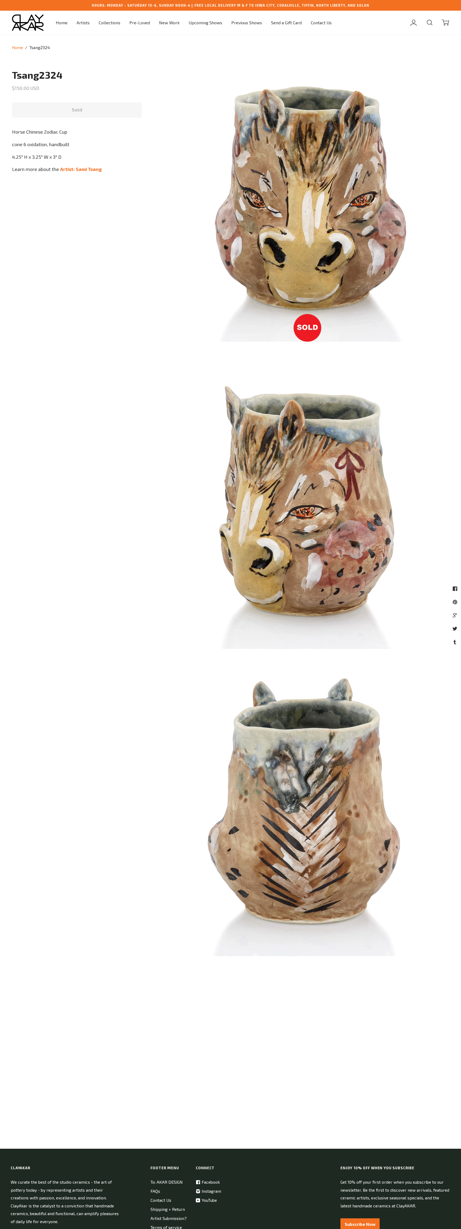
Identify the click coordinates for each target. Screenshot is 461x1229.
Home (61, 22)
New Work (169, 22)
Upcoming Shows (205, 22)
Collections (109, 22)
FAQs (155, 1191)
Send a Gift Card (286, 22)
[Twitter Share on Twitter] (455, 628)
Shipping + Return (167, 1209)
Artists (83, 22)
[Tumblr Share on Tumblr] (455, 642)
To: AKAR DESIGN (166, 1181)
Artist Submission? (168, 1218)
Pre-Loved (139, 22)
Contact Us (321, 22)
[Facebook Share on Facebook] (455, 588)
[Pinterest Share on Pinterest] (455, 602)
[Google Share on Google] (455, 615)
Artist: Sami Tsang (81, 169)
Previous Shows (246, 22)
